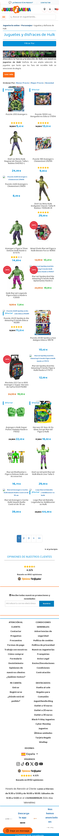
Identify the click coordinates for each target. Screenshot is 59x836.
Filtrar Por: (29, 43)
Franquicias (43, 654)
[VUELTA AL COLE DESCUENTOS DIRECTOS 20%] (16, 278)
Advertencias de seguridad (43, 633)
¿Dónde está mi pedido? (16, 699)
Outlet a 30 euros (43, 715)
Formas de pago (15, 645)
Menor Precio (22, 83)
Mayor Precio (37, 83)
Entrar (15, 687)
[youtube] (41, 764)
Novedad (49, 83)
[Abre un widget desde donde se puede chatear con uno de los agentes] (18, 831)
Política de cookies (43, 640)
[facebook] (27, 764)
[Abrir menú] (3, 17)
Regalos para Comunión (43, 694)
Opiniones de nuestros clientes (16, 670)
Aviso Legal (43, 659)
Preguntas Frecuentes (16, 638)
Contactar (15, 631)
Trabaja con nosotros (16, 650)
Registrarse (16, 692)
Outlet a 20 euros (43, 710)
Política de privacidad (43, 645)
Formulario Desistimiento (15, 661)
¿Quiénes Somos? (15, 677)
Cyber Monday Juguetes (43, 726)
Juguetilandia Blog (43, 701)
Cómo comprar (16, 654)
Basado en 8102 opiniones (29, 572)
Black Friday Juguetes (43, 719)
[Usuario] (50, 9)
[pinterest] (36, 764)
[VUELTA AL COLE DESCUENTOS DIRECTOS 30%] (42, 233)
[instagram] (18, 764)
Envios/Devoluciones (43, 663)
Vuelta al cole (43, 687)
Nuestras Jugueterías (43, 650)
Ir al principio (51, 549)
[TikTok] (23, 764)
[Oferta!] (16, 99)
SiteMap (43, 742)
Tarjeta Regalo (43, 738)
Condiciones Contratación (43, 670)
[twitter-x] (32, 764)
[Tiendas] (44, 9)
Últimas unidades (43, 733)
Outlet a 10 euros (43, 706)
